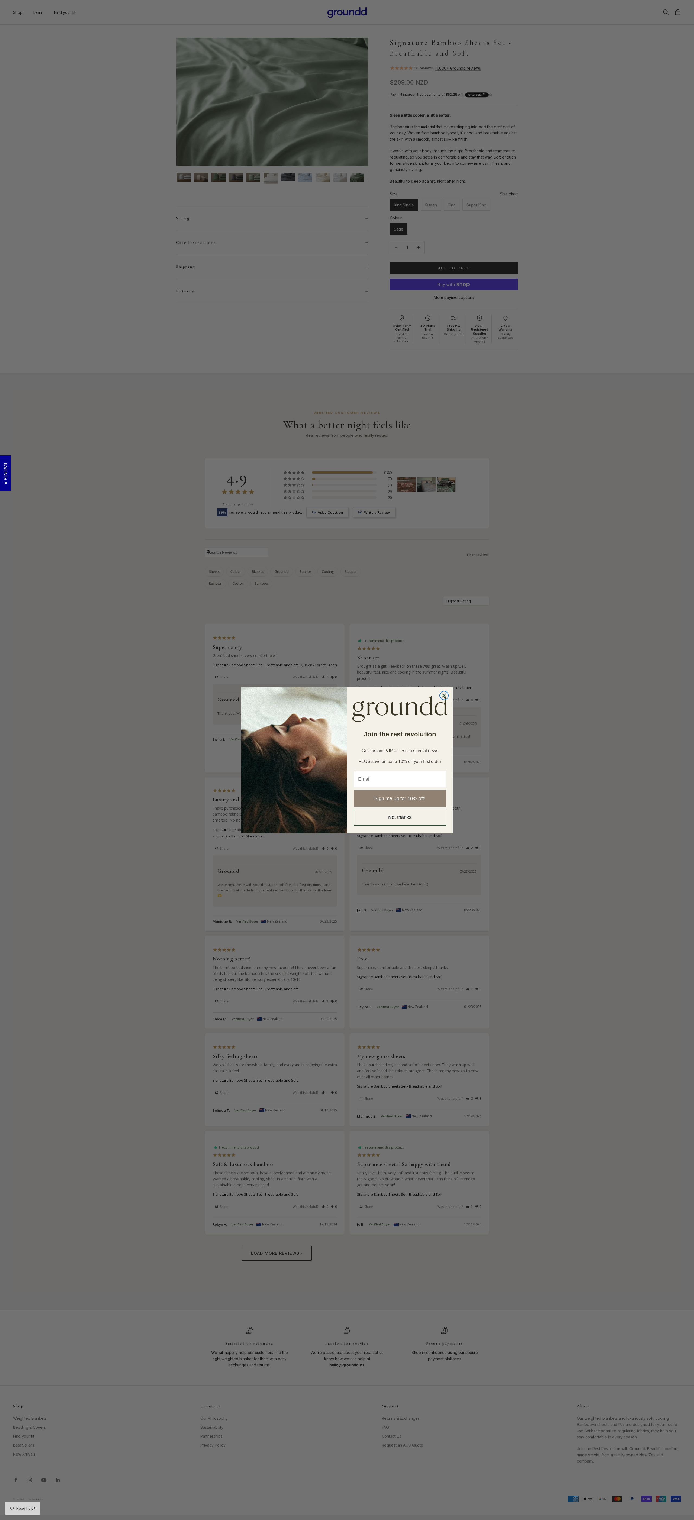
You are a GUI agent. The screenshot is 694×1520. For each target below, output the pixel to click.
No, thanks (400, 817)
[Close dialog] (444, 695)
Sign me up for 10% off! (399, 798)
